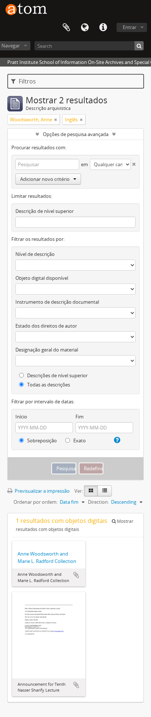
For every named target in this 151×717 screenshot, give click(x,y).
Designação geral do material (46, 349)
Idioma (85, 27)
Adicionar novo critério (45, 179)
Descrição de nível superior (44, 211)
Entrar (129, 27)
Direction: (98, 502)
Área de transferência (66, 27)
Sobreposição (41, 440)
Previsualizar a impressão (42, 491)
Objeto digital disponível (41, 278)
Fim (80, 416)
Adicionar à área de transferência (76, 575)
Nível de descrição (35, 254)
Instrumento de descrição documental (57, 302)
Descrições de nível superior (57, 375)
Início (21, 416)
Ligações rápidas (103, 27)
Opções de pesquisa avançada (75, 134)
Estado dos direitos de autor (46, 325)
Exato (79, 440)
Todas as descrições (48, 384)
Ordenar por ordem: (36, 502)
